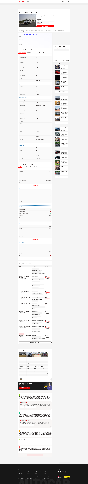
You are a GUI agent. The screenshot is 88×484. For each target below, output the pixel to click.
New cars (19, 471)
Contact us (36, 476)
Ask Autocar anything (38, 471)
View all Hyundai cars (61, 122)
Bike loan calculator (29, 478)
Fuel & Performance (30, 52)
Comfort (20, 166)
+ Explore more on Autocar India (23, 466)
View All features (34, 185)
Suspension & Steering (38, 52)
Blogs (36, 473)
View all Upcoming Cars (61, 91)
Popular (58, 48)
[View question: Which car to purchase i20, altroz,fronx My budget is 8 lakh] (35, 441)
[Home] (20, 4)
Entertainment (36, 166)
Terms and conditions (47, 476)
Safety (24, 166)
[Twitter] (65, 472)
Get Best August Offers (45, 26)
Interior (31, 166)
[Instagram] (60, 472)
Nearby (65, 48)
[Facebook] (63, 472)
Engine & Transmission (22, 52)
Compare (47, 278)
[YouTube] (58, 472)
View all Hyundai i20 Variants (34, 342)
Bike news (28, 476)
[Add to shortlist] (34, 15)
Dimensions (45, 52)
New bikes (28, 471)
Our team (45, 473)
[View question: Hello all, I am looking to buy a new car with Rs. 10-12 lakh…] (35, 402)
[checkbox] (45, 278)
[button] (35, 379)
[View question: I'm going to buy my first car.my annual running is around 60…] (35, 433)
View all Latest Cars (61, 176)
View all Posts (34, 454)
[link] (57, 67)
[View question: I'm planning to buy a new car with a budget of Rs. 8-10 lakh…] (35, 420)
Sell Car (36, 478)
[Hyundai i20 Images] (27, 20)
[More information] (44, 22)
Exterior (27, 166)
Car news (19, 476)
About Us (45, 471)
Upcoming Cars (20, 473)
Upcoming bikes (29, 473)
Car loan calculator (21, 478)
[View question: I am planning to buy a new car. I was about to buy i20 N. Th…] (35, 449)
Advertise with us (46, 478)
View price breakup (47, 269)
